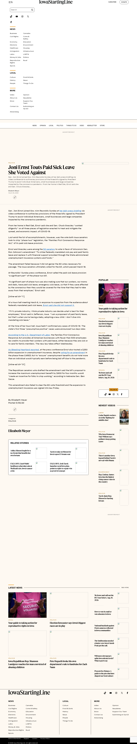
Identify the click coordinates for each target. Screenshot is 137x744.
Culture (13, 77)
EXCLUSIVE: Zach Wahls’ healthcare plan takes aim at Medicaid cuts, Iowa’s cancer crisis (21, 467)
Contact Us (14, 106)
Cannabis (26, 33)
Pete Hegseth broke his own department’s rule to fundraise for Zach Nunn (106, 358)
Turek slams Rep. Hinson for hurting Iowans (106, 498)
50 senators (49, 249)
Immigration (14, 51)
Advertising (14, 112)
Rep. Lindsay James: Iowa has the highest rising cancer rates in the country (107, 478)
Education (27, 42)
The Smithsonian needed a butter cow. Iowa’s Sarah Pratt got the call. (104, 643)
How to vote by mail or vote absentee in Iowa (103, 613)
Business (13, 33)
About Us (13, 98)
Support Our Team (119, 711)
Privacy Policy (45, 738)
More (97, 701)
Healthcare (14, 48)
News (25, 80)
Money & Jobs (15, 57)
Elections (13, 45)
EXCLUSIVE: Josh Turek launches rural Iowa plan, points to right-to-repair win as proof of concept (61, 467)
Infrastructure (28, 51)
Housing (26, 48)
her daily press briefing (70, 211)
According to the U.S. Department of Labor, (29, 335)
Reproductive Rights (16, 730)
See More (125, 587)
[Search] (32, 10)
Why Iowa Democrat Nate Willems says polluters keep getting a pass (107, 438)
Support (26, 738)
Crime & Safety (31, 708)
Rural (25, 60)
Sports (12, 66)
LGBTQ (26, 54)
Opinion (26, 95)
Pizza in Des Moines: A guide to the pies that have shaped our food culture (104, 673)
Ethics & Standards (14, 738)
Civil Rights (14, 36)
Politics (26, 57)
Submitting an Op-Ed (120, 715)
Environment (28, 45)
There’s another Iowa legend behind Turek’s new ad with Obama (107, 458)
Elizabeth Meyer (13, 191)
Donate (124, 2)
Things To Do (28, 83)
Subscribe (112, 2)
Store (12, 101)
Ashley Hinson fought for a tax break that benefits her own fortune (20, 453)
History (12, 80)
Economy (13, 42)
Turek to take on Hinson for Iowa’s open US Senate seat (60, 453)
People (12, 83)
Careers (34, 738)
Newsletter (27, 98)
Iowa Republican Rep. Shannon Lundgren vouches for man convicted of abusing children (106, 340)
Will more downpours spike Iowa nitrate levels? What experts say (104, 658)
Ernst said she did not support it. (59, 305)
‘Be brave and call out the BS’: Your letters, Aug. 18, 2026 (106, 375)
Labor (12, 54)
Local (51, 125)
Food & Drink (28, 77)
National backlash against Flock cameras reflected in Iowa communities (104, 628)
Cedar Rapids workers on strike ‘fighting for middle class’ (107, 417)
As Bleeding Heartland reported (23, 350)
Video (12, 95)
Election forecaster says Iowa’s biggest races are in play (106, 323)
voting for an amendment (73, 353)
